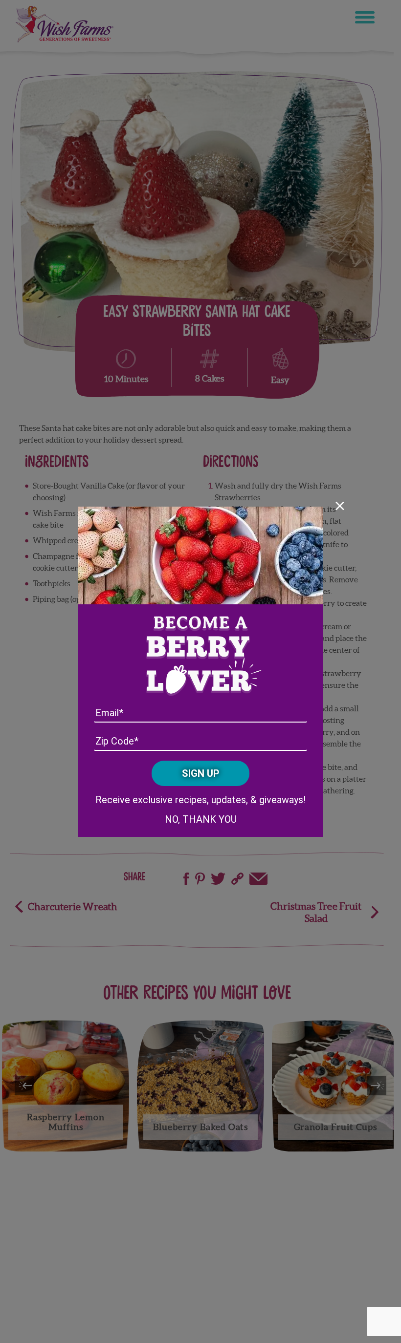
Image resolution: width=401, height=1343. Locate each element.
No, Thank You (201, 819)
